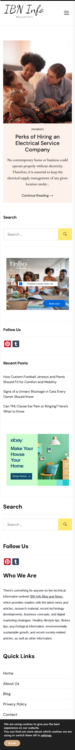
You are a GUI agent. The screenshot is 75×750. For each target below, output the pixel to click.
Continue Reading (36, 195)
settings (46, 735)
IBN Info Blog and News (46, 596)
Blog (7, 693)
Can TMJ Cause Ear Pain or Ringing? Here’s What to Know (35, 409)
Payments (37, 129)
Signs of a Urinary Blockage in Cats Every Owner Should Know (34, 394)
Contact (10, 714)
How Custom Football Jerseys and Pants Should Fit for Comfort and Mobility (34, 379)
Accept (12, 743)
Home (8, 673)
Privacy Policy (15, 704)
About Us (11, 683)
